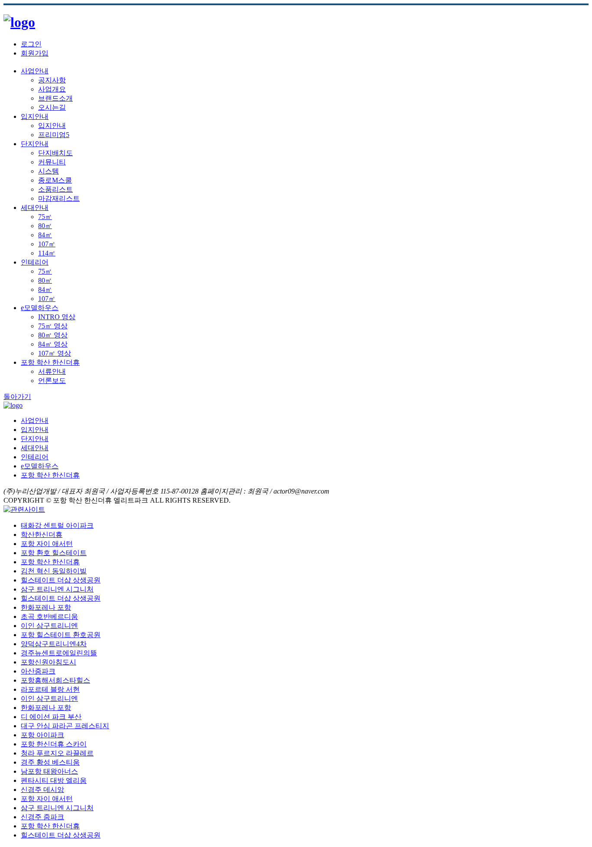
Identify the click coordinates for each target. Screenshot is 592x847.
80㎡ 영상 (53, 335)
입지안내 (35, 116)
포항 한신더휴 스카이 (54, 744)
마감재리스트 (59, 198)
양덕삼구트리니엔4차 (54, 644)
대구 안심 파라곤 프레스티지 (65, 725)
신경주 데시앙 (42, 789)
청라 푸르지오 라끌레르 (57, 753)
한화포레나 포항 (46, 607)
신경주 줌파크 (42, 817)
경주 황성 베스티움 (50, 762)
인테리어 (35, 262)
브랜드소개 (55, 98)
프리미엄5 (53, 134)
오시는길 (52, 107)
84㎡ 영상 (53, 344)
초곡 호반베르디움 (49, 616)
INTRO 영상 (56, 316)
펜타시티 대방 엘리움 (54, 780)
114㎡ (46, 253)
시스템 (48, 171)
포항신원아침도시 (48, 662)
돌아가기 (17, 396)
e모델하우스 (40, 307)
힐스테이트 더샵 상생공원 (61, 580)
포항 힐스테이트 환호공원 (61, 634)
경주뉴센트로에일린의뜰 (59, 653)
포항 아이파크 (42, 735)
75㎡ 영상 (53, 326)
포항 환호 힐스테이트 (54, 552)
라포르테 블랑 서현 (50, 689)
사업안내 (35, 71)
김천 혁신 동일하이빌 (54, 571)
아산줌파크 (38, 671)
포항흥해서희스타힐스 (55, 680)
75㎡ (45, 216)
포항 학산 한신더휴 (50, 362)
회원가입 (35, 53)
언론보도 (52, 380)
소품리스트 (55, 189)
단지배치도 (55, 153)
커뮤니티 (52, 162)
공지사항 (52, 80)
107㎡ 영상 (54, 353)
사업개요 (52, 89)
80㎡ (45, 225)
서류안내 (52, 371)
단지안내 (35, 143)
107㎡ (46, 244)
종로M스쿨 (55, 180)
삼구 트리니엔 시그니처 (57, 589)
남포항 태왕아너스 (49, 771)
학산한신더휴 (41, 534)
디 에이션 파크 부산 (51, 716)
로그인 (31, 44)
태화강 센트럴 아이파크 (57, 525)
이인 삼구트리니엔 (49, 625)
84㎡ (45, 235)
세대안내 (35, 207)
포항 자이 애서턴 (47, 543)
